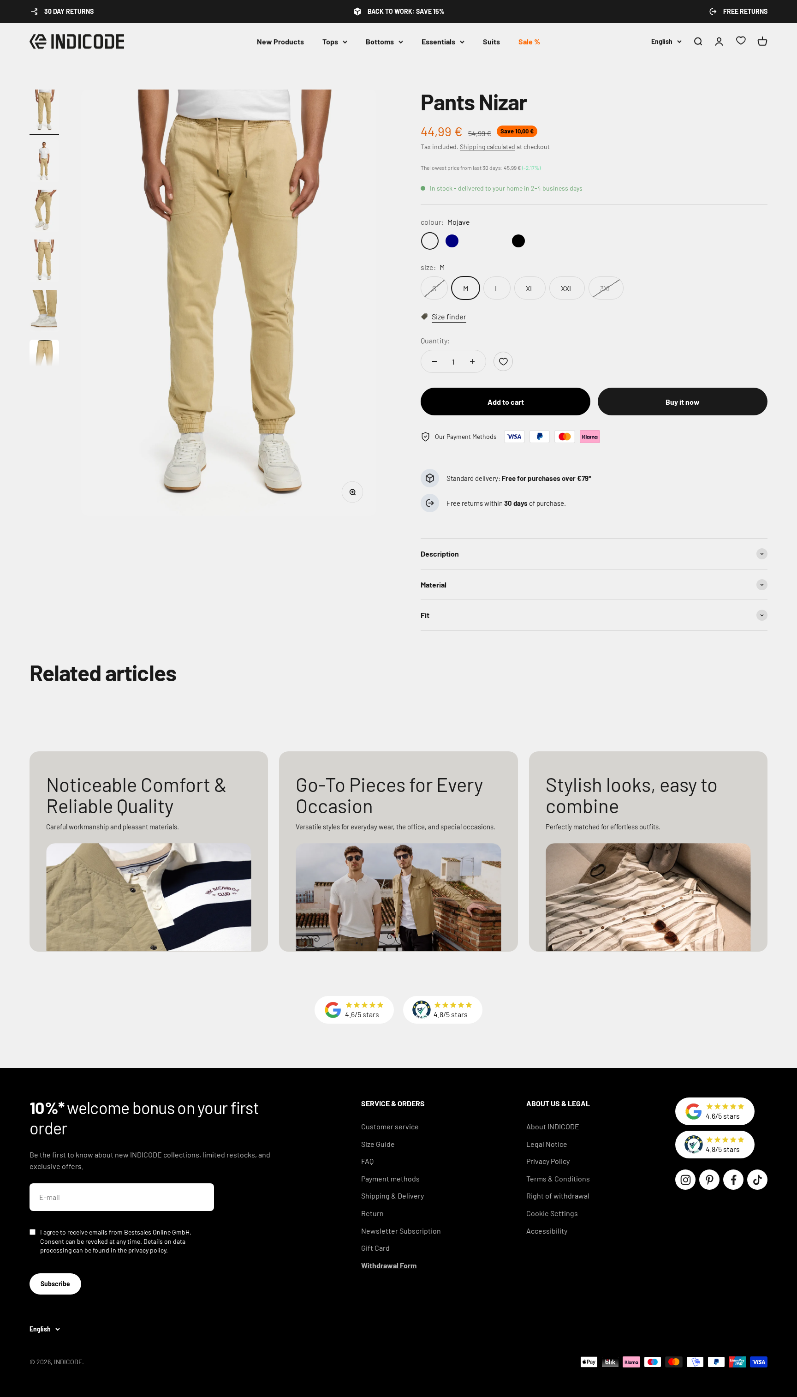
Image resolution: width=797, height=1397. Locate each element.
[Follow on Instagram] (685, 1179)
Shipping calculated (487, 146)
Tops (330, 41)
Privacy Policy (548, 1161)
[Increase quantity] (472, 361)
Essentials (438, 41)
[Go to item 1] (44, 112)
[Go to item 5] (44, 313)
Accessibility (546, 1230)
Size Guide (378, 1143)
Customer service (390, 1126)
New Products (280, 41)
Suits (491, 41)
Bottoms (380, 41)
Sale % (529, 41)
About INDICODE (552, 1126)
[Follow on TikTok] (757, 1179)
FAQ (367, 1161)
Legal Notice (546, 1143)
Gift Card (375, 1247)
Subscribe (55, 1284)
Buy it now (683, 401)
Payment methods (390, 1178)
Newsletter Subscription (401, 1230)
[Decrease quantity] (434, 361)
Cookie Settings (552, 1213)
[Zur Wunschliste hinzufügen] (503, 361)
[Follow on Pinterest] (709, 1179)
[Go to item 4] (44, 262)
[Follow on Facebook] (733, 1179)
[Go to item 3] (44, 212)
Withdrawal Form (388, 1265)
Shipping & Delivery (392, 1195)
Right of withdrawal (557, 1195)
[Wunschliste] (740, 42)
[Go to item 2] (44, 162)
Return (372, 1213)
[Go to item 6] (44, 362)
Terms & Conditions (558, 1178)
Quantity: (435, 340)
